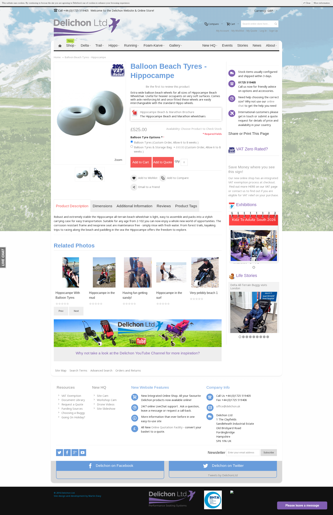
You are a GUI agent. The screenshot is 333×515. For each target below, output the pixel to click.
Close (307, 3)
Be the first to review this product (168, 86)
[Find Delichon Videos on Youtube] (82, 452)
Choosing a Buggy (73, 413)
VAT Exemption (71, 396)
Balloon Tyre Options (146, 137)
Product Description (72, 206)
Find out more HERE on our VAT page (253, 186)
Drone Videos (105, 404)
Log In (263, 30)
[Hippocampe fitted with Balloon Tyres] (97, 174)
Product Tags (186, 206)
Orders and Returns (128, 370)
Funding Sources (72, 408)
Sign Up (273, 30)
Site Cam (102, 396)
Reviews (164, 206)
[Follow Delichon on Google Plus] (75, 452)
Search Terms (78, 370)
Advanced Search (101, 370)
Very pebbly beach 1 (204, 292)
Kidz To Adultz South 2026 (254, 220)
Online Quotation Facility (166, 427)
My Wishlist (237, 30)
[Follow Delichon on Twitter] (60, 452)
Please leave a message (302, 505)
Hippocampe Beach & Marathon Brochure (167, 112)
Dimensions (102, 206)
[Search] (275, 24)
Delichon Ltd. (68, 492)
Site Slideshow (106, 408)
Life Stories (246, 275)
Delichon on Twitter (226, 466)
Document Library (73, 400)
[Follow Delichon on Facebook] (67, 452)
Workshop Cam (107, 400)
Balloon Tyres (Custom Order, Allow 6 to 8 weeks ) (166, 142)
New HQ (99, 387)
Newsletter (216, 452)
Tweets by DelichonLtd (223, 475)
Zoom (118, 160)
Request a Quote (72, 404)
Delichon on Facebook (113, 466)
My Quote (251, 30)
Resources (66, 387)
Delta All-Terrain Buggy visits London (248, 286)
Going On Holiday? (73, 417)
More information (322, 3)
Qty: (177, 161)
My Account (222, 30)
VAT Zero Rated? (252, 149)
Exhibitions (246, 204)
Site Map (60, 370)
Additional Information (134, 206)
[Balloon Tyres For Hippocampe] (82, 174)
